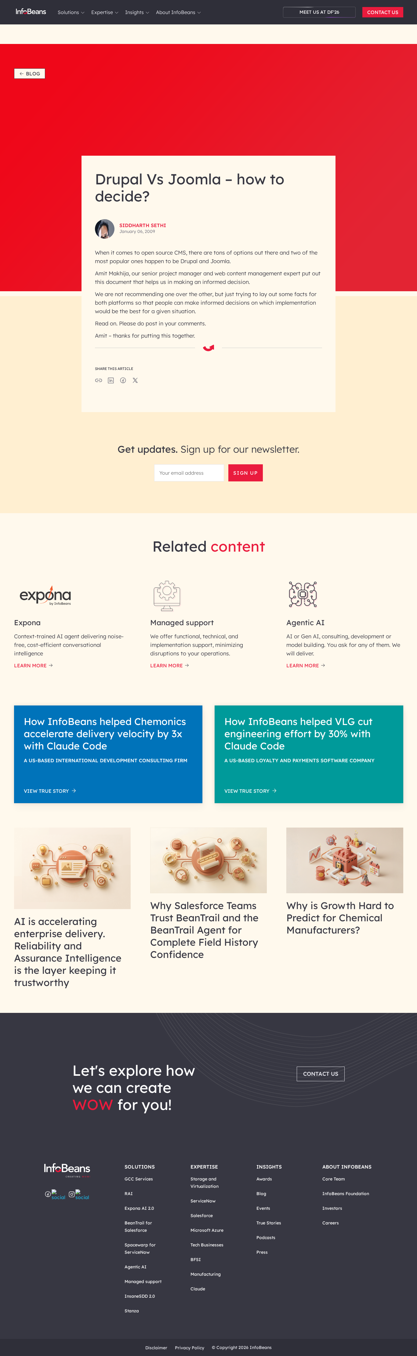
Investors (332, 1208)
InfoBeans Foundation (345, 1193)
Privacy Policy (189, 1348)
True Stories (268, 1223)
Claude (197, 1289)
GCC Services (139, 1179)
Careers (330, 1223)
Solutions (68, 12)
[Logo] (73, 1171)
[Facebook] (48, 1195)
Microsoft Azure (206, 1230)
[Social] (110, 382)
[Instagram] (71, 1195)
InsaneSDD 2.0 (140, 1296)
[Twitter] (60, 1194)
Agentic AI (136, 1267)
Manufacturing (205, 1274)
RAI (129, 1193)
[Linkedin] (83, 1194)
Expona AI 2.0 (139, 1208)
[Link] (72, 907)
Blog (33, 74)
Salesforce (201, 1215)
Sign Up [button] (245, 473)
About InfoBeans (175, 12)
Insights (134, 12)
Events (263, 1208)
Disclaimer (156, 1348)
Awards (264, 1179)
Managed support (143, 1281)
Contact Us (382, 12)
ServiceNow (203, 1201)
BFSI (195, 1259)
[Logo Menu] (31, 12)
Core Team (333, 1179)
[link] (82, 12)
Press (262, 1252)
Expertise (102, 12)
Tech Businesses (206, 1245)
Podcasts (265, 1237)
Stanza (132, 1311)
